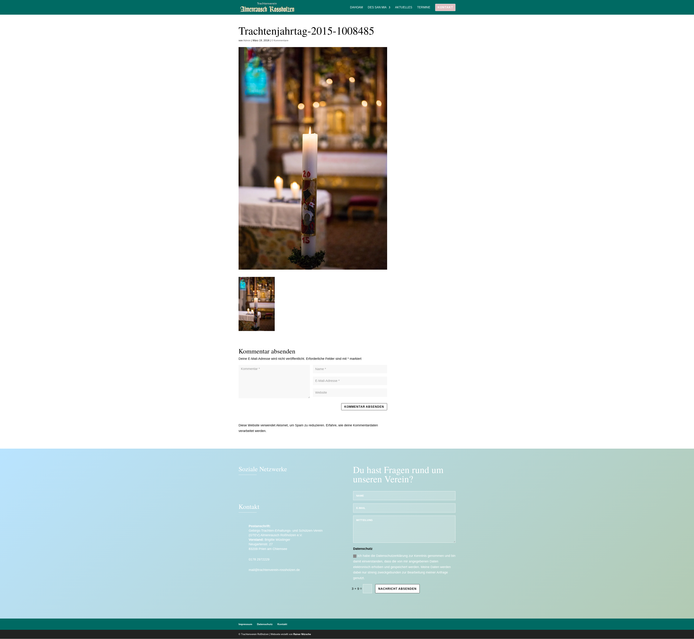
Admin (246, 40)
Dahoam (356, 7)
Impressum (245, 624)
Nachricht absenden (397, 588)
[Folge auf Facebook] (243, 490)
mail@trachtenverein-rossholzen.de (274, 570)
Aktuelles (403, 7)
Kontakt (445, 7)
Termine (423, 7)
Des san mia (377, 7)
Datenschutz (265, 624)
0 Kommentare (279, 40)
